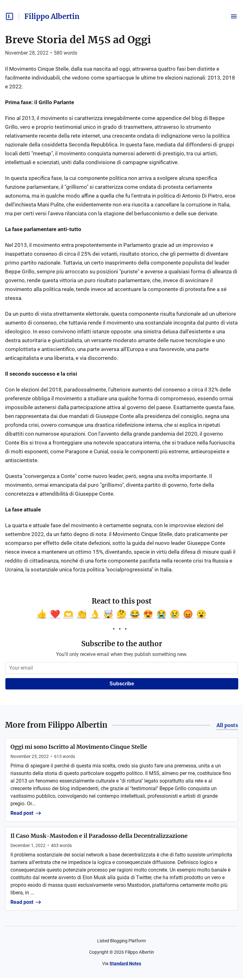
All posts (227, 725)
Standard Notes (125, 963)
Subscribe (121, 683)
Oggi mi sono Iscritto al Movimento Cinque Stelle (78, 746)
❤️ (55, 614)
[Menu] (234, 16)
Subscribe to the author (121, 643)
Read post (21, 813)
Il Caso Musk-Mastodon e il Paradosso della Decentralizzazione (99, 835)
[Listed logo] (9, 16)
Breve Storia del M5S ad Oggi (78, 39)
